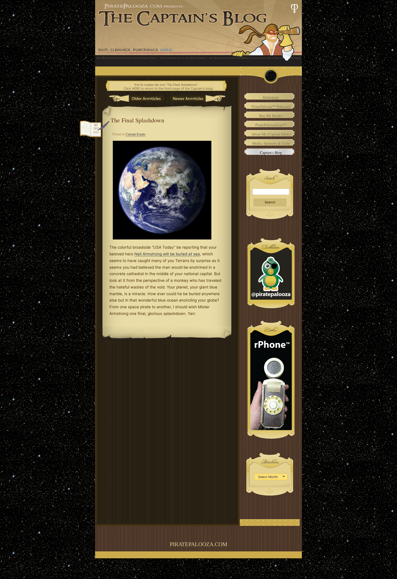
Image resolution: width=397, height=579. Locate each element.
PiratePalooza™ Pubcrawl (271, 106)
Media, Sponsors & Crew (271, 143)
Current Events (135, 134)
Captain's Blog (271, 152)
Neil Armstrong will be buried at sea (167, 254)
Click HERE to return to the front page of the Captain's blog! (168, 88)
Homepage (271, 97)
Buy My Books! (271, 115)
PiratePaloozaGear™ (270, 124)
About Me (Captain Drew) (271, 134)
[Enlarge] (202, 146)
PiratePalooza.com (198, 544)
